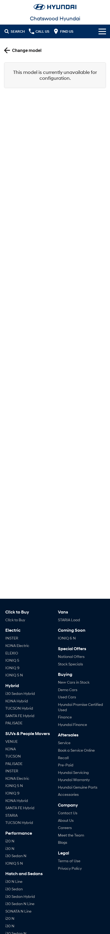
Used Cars (67, 697)
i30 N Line (13, 881)
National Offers (71, 656)
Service (64, 742)
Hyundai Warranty (74, 779)
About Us (66, 820)
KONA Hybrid (16, 701)
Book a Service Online (76, 750)
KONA (10, 749)
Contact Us (67, 813)
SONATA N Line (18, 911)
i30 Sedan (14, 889)
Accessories (68, 794)
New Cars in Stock (73, 682)
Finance (65, 717)
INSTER (11, 638)
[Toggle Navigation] (102, 31)
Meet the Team (71, 835)
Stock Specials (70, 664)
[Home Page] (55, 7)
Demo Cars (67, 689)
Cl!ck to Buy (15, 619)
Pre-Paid (65, 765)
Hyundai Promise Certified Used (80, 707)
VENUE (11, 741)
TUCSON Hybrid (19, 708)
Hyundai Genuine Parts (77, 787)
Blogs (62, 842)
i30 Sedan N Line (19, 903)
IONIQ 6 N (67, 638)
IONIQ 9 (12, 667)
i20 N (9, 841)
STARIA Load (69, 619)
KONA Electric (17, 645)
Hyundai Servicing (73, 772)
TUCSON (13, 756)
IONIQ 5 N (14, 675)
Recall (63, 757)
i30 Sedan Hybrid (20, 693)
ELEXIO (11, 653)
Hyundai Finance (72, 724)
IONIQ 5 (12, 660)
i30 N (9, 848)
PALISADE (13, 723)
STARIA (11, 815)
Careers (65, 827)
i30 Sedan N (15, 855)
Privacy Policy (70, 868)
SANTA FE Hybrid (19, 715)
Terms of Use (69, 860)
